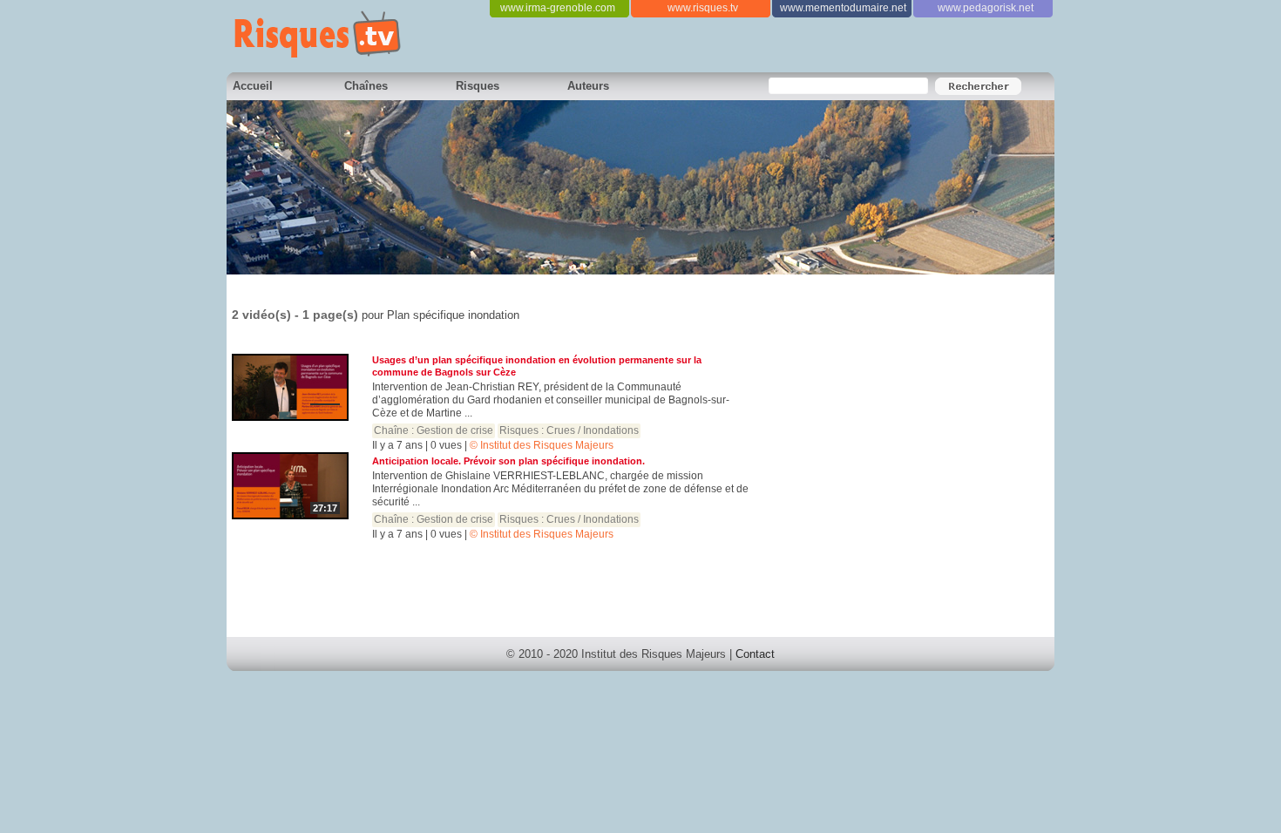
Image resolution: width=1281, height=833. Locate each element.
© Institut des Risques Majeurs (541, 445)
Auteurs (588, 85)
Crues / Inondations (592, 430)
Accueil (253, 85)
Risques (477, 85)
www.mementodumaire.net (843, 8)
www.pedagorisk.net (986, 8)
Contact (755, 653)
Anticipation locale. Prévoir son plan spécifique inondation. (508, 461)
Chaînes (366, 85)
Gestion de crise (455, 430)
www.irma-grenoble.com (557, 8)
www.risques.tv (703, 8)
